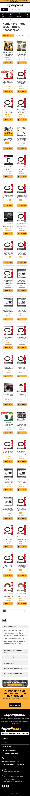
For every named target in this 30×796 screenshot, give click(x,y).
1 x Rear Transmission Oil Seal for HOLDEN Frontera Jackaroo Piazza (22, 538)
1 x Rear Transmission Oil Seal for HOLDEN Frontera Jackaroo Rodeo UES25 (8, 567)
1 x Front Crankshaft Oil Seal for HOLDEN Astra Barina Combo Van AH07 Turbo (22, 225)
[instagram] (7, 786)
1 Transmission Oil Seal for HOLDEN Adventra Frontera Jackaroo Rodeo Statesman (8, 197)
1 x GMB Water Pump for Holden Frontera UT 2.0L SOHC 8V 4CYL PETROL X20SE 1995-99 (8, 397)
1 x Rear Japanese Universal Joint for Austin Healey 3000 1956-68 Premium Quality (8, 481)
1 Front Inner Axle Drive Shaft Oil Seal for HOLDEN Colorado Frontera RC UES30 (8, 111)
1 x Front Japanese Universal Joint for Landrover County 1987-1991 (21, 310)
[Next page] (25, 611)
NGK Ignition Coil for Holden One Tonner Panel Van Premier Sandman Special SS (8, 83)
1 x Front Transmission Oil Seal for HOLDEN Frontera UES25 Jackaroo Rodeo (21, 367)
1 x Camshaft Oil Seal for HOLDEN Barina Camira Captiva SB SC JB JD (22, 196)
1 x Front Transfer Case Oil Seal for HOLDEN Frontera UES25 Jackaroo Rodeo (21, 339)
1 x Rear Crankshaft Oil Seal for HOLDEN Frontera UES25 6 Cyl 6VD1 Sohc (21, 453)
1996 (18, 19)
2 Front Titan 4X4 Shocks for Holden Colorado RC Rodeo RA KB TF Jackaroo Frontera (8, 54)
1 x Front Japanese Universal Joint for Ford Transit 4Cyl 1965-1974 (21, 282)
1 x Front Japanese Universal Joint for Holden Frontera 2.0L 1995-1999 (8, 310)
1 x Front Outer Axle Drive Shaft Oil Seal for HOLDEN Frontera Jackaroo (8, 339)
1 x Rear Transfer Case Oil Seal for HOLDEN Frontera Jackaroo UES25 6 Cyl (21, 510)
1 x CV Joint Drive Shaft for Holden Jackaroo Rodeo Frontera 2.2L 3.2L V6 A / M (8, 225)
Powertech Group (15, 793)
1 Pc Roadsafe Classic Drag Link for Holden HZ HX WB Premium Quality (22, 139)
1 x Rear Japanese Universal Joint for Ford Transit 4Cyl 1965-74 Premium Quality (21, 481)
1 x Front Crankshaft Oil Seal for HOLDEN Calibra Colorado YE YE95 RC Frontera (8, 254)
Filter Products (7, 35)
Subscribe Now (15, 705)
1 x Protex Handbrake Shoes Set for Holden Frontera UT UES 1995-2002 (21, 424)
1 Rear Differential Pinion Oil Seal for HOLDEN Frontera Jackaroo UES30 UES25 (21, 168)
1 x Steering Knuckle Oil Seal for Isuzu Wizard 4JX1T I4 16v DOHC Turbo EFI (21, 595)
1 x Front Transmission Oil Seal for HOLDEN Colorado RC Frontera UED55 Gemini (8, 367)
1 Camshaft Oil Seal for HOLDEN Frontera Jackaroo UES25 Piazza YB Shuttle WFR (22, 83)
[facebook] (3, 786)
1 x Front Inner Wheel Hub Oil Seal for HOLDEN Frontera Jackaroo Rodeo (8, 282)
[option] (15, 1)
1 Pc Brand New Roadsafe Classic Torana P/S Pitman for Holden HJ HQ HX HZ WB (8, 140)
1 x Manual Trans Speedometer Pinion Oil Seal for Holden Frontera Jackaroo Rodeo (21, 396)
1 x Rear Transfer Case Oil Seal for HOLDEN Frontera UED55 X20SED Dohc (8, 538)
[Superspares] (14, 5)
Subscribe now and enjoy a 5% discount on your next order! (15, 1)
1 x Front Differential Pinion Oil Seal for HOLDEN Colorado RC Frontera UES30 (21, 254)
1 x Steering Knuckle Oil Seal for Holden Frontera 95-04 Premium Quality (8, 595)
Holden (8, 19)
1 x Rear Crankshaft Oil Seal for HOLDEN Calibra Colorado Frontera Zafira (8, 453)
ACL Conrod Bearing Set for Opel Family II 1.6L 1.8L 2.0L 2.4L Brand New (21, 54)
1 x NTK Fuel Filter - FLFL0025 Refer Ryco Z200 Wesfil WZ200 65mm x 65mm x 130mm (8, 425)
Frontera (13, 19)
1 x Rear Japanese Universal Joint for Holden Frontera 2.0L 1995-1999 (8, 510)
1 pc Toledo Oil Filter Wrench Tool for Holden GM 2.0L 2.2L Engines (8, 168)
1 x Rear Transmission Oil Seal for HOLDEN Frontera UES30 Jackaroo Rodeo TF (21, 567)
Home (3, 19)
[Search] (26, 9)
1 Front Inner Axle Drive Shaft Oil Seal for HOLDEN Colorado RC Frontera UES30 (21, 111)
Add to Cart (9, 63)
